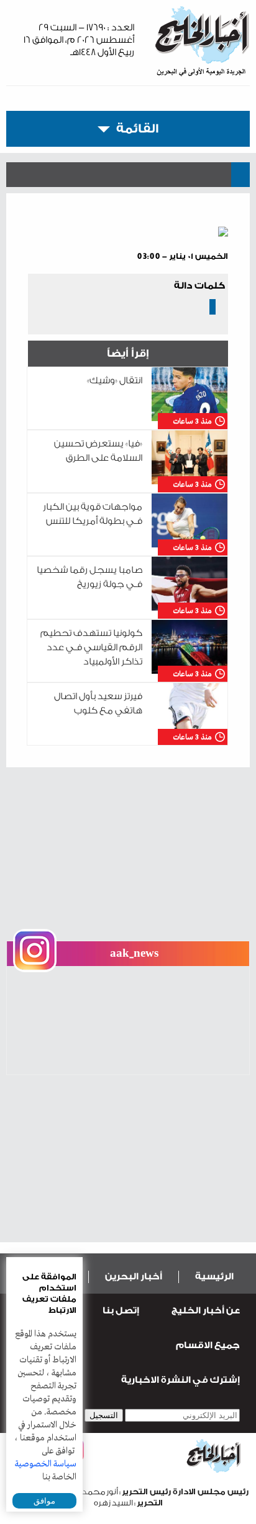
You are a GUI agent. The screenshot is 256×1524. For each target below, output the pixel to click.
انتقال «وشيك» (114, 380)
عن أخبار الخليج (205, 1310)
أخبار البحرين (133, 1276)
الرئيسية (214, 1276)
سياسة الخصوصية (45, 1464)
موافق (44, 1500)
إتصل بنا (121, 1310)
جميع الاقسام (208, 1345)
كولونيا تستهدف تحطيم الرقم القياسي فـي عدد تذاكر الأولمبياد (91, 647)
